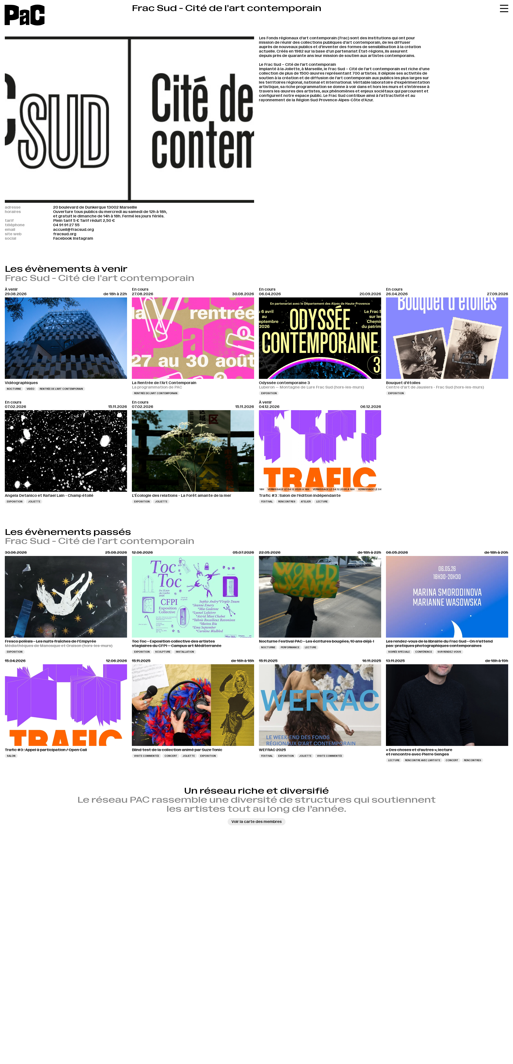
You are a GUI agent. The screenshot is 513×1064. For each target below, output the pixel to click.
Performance (290, 647)
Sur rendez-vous (449, 651)
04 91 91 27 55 (66, 225)
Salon (11, 755)
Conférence (423, 651)
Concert (171, 755)
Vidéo (30, 388)
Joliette (34, 501)
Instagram (83, 238)
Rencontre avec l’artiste (422, 760)
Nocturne (14, 388)
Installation (185, 651)
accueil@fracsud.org (73, 229)
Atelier (306, 501)
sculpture (162, 651)
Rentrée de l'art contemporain (61, 388)
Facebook (62, 238)
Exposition (269, 393)
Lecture (322, 501)
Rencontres (286, 501)
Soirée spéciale (399, 651)
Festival (267, 501)
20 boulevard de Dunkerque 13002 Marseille (95, 207)
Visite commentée (146, 755)
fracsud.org (64, 234)
